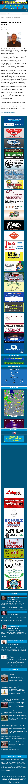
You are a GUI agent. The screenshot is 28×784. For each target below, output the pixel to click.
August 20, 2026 (11, 630)
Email (13, 778)
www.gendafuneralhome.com (8, 112)
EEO (8, 781)
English (18, 1)
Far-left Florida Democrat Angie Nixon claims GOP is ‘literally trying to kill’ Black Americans (13, 700)
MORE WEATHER (14, 416)
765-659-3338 (8, 778)
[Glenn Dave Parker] (4, 627)
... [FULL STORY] (20, 607)
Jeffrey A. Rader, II (16, 642)
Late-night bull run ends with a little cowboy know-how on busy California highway (13, 713)
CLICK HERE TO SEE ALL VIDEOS (7, 773)
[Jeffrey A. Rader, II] (4, 642)
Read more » (21, 680)
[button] (26, 11)
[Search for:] (14, 13)
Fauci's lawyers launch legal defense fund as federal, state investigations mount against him (13, 673)
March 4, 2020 (5, 27)
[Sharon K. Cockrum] (4, 598)
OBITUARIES (14, 593)
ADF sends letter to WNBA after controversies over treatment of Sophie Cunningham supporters (13, 739)
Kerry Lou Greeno (12, 656)
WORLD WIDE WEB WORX (14, 782)
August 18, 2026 (11, 657)
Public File (4, 781)
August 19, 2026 (11, 645)
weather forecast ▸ (14, 384)
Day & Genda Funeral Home (15, 27)
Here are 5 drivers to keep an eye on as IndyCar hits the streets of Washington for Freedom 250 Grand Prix (13, 686)
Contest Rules (23, 779)
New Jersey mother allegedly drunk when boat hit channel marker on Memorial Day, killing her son (12, 726)
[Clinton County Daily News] (14, 7)
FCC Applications (13, 781)
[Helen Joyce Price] (4, 613)
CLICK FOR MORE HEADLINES (7, 753)
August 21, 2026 (11, 601)
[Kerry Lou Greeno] (4, 657)
